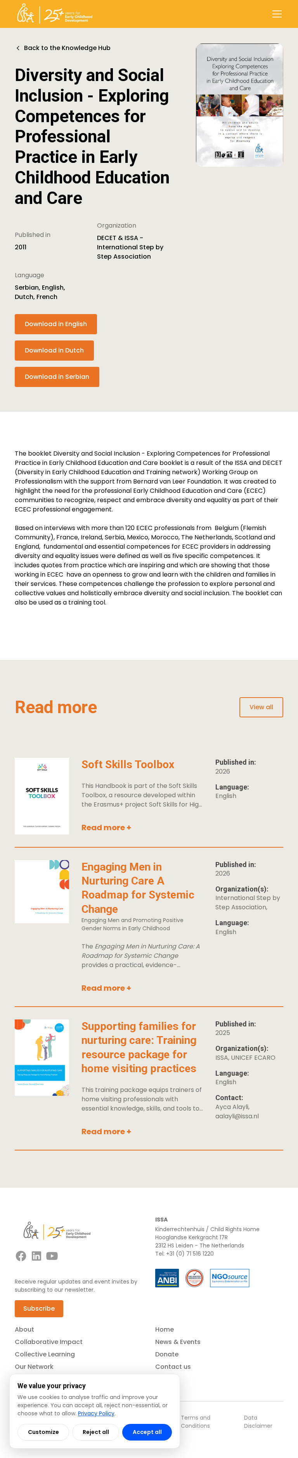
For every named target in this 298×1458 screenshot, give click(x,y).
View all (261, 707)
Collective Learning (45, 1354)
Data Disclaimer (258, 1422)
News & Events (178, 1341)
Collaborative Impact (49, 1341)
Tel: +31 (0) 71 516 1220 (184, 1254)
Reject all (96, 1432)
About (24, 1329)
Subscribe (39, 1308)
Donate (166, 1354)
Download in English (56, 324)
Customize (43, 1432)
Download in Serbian (57, 376)
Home (164, 1329)
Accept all (147, 1432)
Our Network (34, 1366)
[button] (275, 14)
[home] (55, 14)
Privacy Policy (96, 1413)
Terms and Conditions (195, 1422)
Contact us (173, 1366)
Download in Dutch (54, 350)
